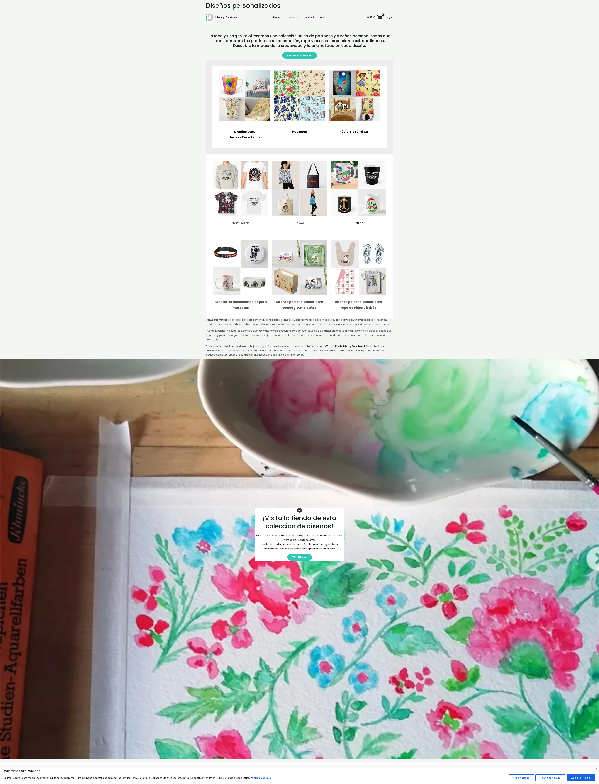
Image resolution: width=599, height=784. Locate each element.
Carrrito (322, 17)
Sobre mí (309, 17)
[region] (299, 775)
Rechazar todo (550, 777)
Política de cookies (261, 777)
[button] (281, 17)
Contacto (293, 17)
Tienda (276, 17)
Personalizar (520, 777)
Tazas (358, 223)
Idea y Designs (226, 17)
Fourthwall (358, 346)
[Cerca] (596, 769)
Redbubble (342, 346)
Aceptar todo (581, 777)
